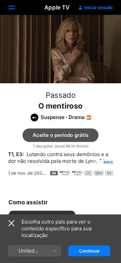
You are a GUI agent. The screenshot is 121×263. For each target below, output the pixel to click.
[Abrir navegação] (15, 7)
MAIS (108, 162)
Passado (61, 95)
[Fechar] (11, 223)
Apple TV (57, 7)
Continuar (89, 251)
